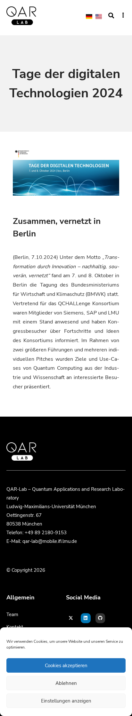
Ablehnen (66, 683)
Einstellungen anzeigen (66, 701)
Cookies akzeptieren (66, 665)
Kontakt (14, 627)
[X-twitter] (71, 618)
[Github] (100, 618)
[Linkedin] (86, 618)
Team (12, 614)
